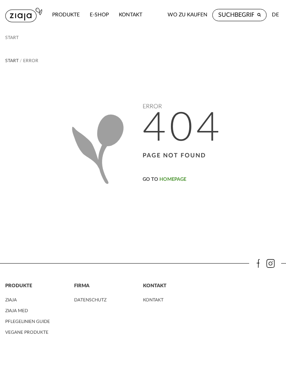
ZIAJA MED (16, 310)
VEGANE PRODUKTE (26, 332)
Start (12, 37)
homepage (172, 179)
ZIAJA (11, 300)
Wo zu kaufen (187, 14)
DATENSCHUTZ (90, 300)
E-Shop (99, 14)
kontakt (130, 14)
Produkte (66, 14)
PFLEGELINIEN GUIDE (27, 321)
